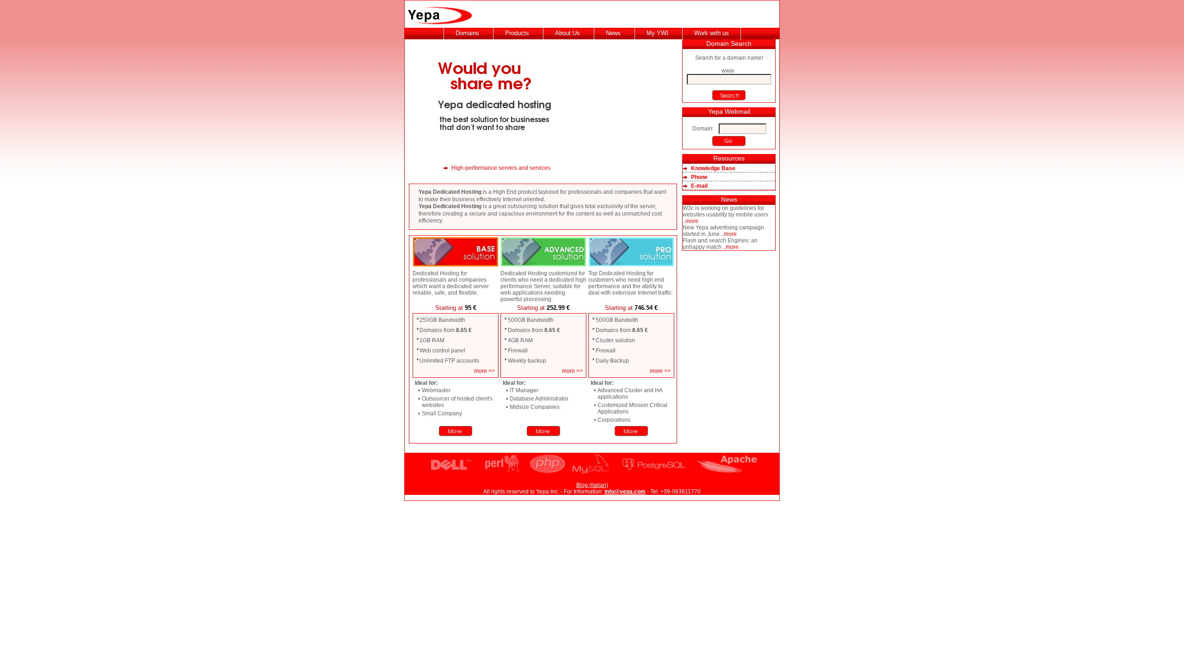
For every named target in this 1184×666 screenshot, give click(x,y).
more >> (484, 371)
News (613, 33)
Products (517, 33)
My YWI (657, 33)
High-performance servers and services (500, 168)
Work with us (711, 33)
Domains (467, 33)
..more (690, 221)
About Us (567, 33)
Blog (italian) (592, 485)
